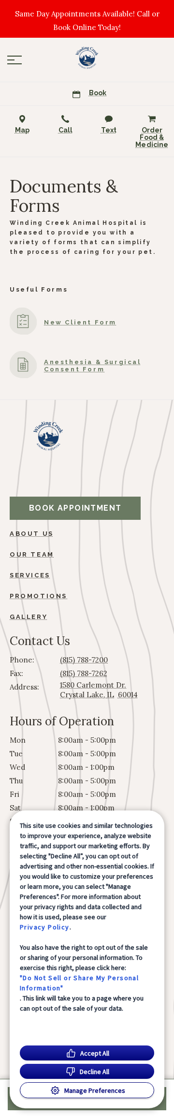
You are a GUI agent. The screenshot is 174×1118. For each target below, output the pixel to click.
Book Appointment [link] (75, 508)
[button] (14, 60)
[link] (87, 57)
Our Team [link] (32, 554)
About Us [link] (32, 533)
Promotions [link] (38, 596)
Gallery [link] (28, 616)
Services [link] (30, 575)
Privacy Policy (45, 927)
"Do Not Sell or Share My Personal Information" (79, 982)
